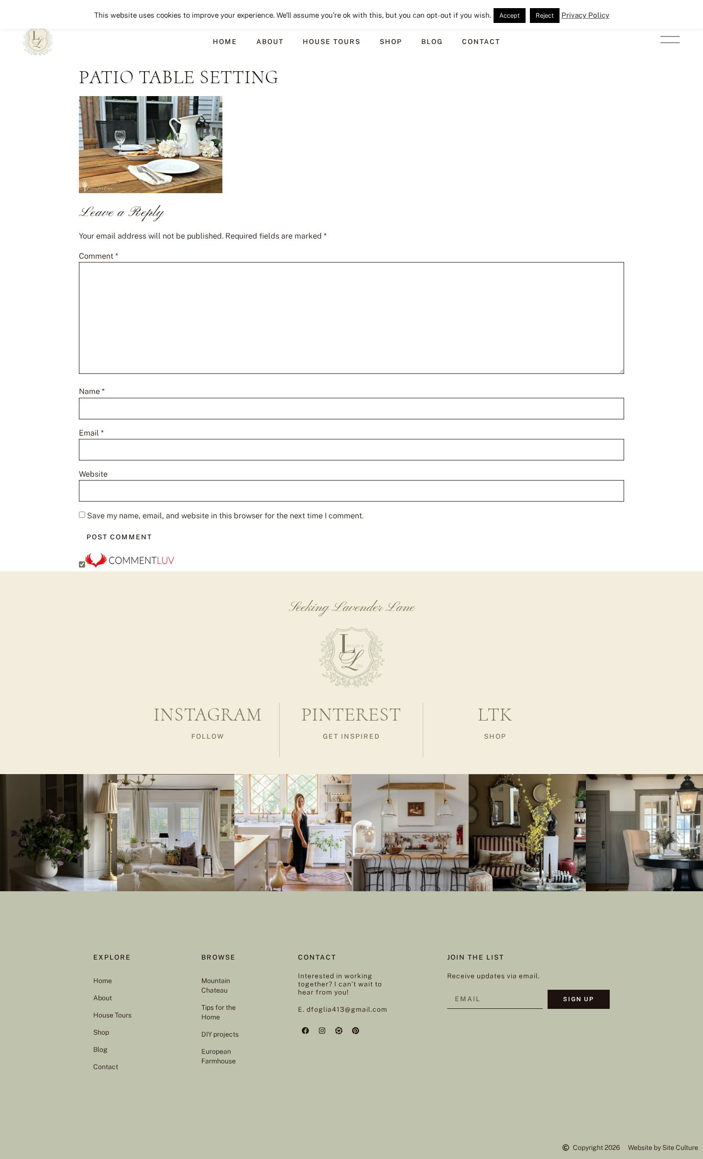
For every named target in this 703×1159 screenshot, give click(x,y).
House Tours (332, 41)
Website (93, 474)
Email (91, 433)
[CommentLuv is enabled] (129, 564)
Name (92, 391)
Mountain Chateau (215, 985)
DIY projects (220, 1034)
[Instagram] (322, 1030)
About (270, 41)
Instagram (208, 714)
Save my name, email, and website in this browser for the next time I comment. (225, 516)
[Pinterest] (355, 1030)
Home (225, 41)
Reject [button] (545, 15)
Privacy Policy (585, 15)
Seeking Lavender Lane (352, 608)
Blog (432, 41)
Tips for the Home (218, 1012)
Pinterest (351, 714)
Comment (98, 256)
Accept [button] (509, 15)
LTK (495, 714)
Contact (481, 41)
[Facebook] (305, 1030)
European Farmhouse (218, 1056)
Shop (391, 41)
